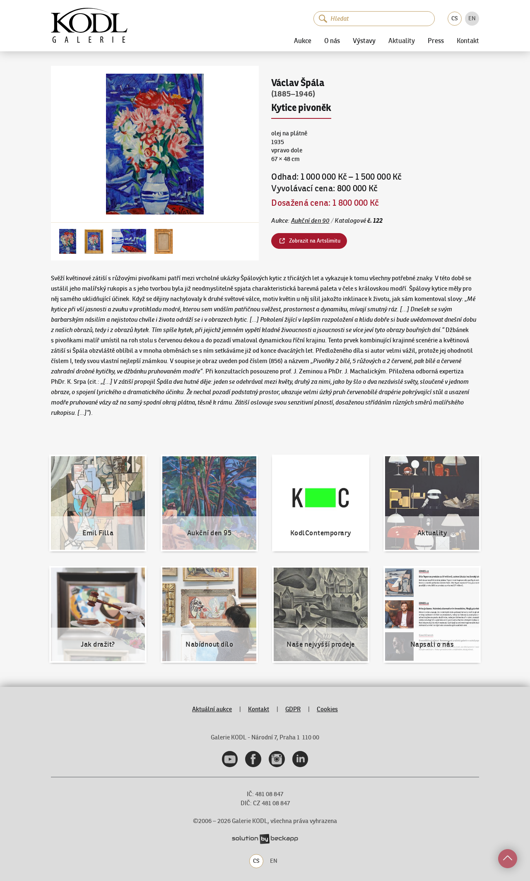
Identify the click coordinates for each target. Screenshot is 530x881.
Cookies (327, 709)
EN (472, 18)
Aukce (302, 40)
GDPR (293, 709)
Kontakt (468, 41)
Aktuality (401, 41)
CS (454, 18)
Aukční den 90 (310, 220)
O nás (332, 40)
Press (436, 40)
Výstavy (364, 40)
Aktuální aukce (212, 709)
